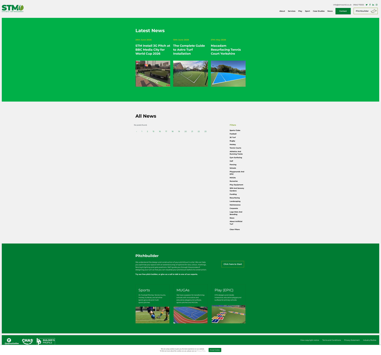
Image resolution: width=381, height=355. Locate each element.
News (330, 11)
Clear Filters (235, 229)
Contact (343, 11)
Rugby (232, 141)
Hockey (233, 144)
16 (160, 131)
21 (192, 131)
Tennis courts (235, 148)
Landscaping (235, 201)
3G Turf (233, 137)
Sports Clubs (235, 130)
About (282, 11)
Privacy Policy (201, 351)
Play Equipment (236, 185)
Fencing (233, 165)
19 (179, 131)
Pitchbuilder (362, 11)
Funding (233, 194)
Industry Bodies (369, 340)
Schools (233, 168)
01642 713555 (358, 5)
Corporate (234, 208)
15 (153, 131)
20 (186, 131)
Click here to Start (233, 264)
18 (172, 131)
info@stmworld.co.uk (342, 5)
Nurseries (234, 181)
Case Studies (319, 11)
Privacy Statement (352, 340)
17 (166, 131)
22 (199, 131)
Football (233, 134)
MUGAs (233, 178)
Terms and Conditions (331, 340)
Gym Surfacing (236, 158)
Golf (231, 161)
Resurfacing (235, 198)
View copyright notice (309, 340)
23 (205, 131)
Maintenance (235, 205)
